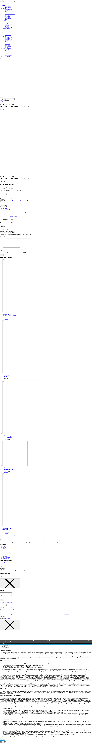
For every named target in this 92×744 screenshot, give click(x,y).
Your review (3, 245)
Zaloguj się (9, 618)
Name (1, 248)
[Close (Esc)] (0, 742)
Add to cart (3, 199)
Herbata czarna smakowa (10, 11)
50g (11, 216)
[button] (46, 0)
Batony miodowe (8, 23)
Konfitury (7, 26)
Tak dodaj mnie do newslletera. (7, 612)
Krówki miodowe (8, 24)
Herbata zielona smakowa (10, 14)
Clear (4, 196)
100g (13, 216)
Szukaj (1, 1)
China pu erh (7, 17)
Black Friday (27, 200)
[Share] (1, 742)
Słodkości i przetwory (7, 20)
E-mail (1, 568)
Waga (1, 194)
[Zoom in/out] (4, 742)
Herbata (4, 8)
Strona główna (3, 109)
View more (20, 641)
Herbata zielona (8, 12)
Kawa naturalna (8, 7)
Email (1, 250)
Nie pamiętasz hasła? (8, 599)
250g (16, 216)
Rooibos (6, 19)
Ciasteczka (7, 25)
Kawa (4, 5)
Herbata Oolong (8, 18)
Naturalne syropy (8, 27)
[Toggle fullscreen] (3, 742)
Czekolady (7, 21)
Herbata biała (7, 16)
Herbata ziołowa (8, 15)
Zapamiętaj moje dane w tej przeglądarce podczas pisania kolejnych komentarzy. (17, 252)
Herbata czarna (8, 10)
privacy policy (66, 614)
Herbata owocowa (8, 9)
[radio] (6, 193)
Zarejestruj (2, 616)
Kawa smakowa (8, 6)
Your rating (2, 236)
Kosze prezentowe (6, 28)
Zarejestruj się (9, 602)
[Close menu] (10, 583)
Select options (5, 319)
